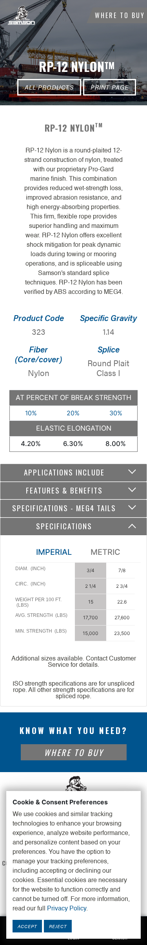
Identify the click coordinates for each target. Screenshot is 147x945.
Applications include (64, 472)
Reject (58, 926)
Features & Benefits (64, 490)
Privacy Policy (66, 909)
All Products (49, 87)
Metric (105, 552)
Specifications (64, 526)
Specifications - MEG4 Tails (64, 508)
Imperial (54, 552)
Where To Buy (120, 15)
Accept (27, 926)
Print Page (110, 87)
